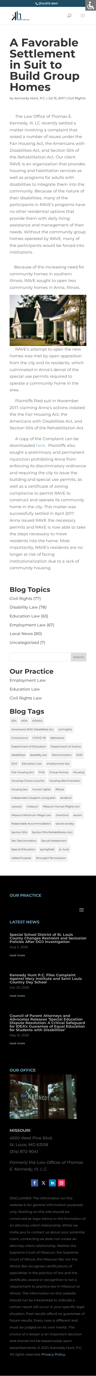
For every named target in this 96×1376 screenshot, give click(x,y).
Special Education (23, 849)
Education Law (25, 616)
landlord (65, 797)
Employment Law (28, 625)
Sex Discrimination (24, 840)
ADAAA (37, 720)
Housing (78, 772)
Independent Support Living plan (33, 797)
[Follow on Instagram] (61, 1182)
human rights (41, 789)
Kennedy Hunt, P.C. (30, 98)
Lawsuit (16, 806)
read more (17, 955)
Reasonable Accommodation (31, 823)
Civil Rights (76, 98)
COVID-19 (39, 737)
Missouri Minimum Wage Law (31, 815)
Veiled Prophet (21, 858)
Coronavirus (19, 737)
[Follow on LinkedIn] (52, 1182)
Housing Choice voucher (28, 780)
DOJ (14, 763)
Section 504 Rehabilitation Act (52, 832)
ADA (24, 720)
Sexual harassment (54, 840)
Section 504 (19, 832)
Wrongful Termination (51, 858)
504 (14, 720)
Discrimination (62, 755)
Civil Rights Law (26, 698)
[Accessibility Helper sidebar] (90, 5)
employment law (58, 763)
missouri (32, 806)
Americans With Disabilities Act (32, 729)
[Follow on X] (43, 1182)
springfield (47, 849)
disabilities (18, 755)
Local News (21, 633)
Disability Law (24, 607)
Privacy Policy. (54, 1354)
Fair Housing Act (22, 772)
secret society (65, 823)
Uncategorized (24, 642)
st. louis (64, 849)
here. (41, 445)
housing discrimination (64, 780)
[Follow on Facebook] (34, 1182)
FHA (42, 772)
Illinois (59, 789)
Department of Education (28, 746)
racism (77, 815)
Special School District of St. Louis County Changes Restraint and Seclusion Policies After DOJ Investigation (48, 938)
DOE (79, 755)
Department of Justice (66, 746)
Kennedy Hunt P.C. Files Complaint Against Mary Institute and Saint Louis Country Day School (46, 978)
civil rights (65, 729)
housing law (19, 789)
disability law (38, 755)
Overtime (62, 815)
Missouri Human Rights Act (61, 806)
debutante (57, 737)
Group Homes (58, 772)
